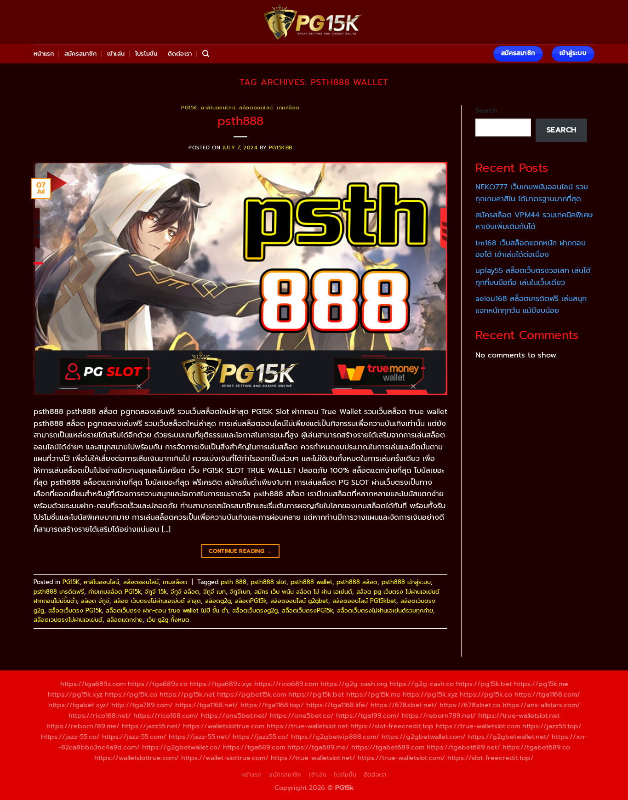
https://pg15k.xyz (75, 694)
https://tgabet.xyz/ (78, 705)
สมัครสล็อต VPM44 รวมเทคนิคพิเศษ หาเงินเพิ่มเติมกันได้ (534, 221)
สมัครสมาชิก (80, 53)
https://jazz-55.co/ (70, 737)
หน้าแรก (44, 53)
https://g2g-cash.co (422, 684)
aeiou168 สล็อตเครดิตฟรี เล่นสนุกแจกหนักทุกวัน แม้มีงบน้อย (531, 304)
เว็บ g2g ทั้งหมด (168, 619)
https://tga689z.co (158, 684)
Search (486, 110)
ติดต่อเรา (180, 53)
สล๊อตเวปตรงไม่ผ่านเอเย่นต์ (68, 619)
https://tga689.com (254, 747)
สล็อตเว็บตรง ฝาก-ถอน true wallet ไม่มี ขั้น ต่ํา (167, 610)
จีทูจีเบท (240, 591)
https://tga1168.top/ (272, 705)
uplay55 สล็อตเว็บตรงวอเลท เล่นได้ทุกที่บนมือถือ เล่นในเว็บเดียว (533, 276)
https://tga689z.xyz (221, 684)
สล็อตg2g (218, 600)
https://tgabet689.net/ (463, 747)
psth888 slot (268, 582)
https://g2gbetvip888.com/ (335, 737)
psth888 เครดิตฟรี (59, 591)
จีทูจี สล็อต (185, 591)
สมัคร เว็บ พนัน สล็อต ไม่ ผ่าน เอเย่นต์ (303, 591)
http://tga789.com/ (142, 705)
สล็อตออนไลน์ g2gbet (299, 600)
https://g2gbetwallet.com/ (424, 737)
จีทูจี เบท (214, 591)
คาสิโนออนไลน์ (218, 108)
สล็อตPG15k (250, 600)
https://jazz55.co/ (261, 737)
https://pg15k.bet (484, 684)
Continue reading (240, 551)
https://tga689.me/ (318, 747)
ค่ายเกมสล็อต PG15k (114, 591)
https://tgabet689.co (536, 747)
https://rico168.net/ (100, 715)
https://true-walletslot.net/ (313, 758)
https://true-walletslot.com (478, 726)
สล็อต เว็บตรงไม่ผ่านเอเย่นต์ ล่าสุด (157, 600)
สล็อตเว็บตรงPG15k (307, 610)
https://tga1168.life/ (337, 705)
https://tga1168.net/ (206, 705)
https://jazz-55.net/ (199, 737)
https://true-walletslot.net (518, 715)
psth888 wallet (311, 582)
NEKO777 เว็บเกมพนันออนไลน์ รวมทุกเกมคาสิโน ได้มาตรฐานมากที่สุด (531, 193)
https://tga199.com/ (368, 715)
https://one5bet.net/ (234, 715)
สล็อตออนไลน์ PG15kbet (364, 600)
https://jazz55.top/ (552, 726)
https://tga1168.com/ (547, 694)
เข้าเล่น (116, 53)
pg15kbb (280, 148)
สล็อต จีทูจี (95, 600)
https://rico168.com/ (166, 715)
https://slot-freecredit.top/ (490, 758)
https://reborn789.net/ (439, 715)
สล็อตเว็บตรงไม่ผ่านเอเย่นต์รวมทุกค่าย (385, 610)
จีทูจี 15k (155, 591)
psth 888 (233, 582)
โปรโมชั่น (146, 53)
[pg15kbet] (314, 22)
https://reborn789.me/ (83, 726)
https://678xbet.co (470, 705)
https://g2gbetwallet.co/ (181, 747)
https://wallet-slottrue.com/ (224, 758)
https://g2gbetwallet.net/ (508, 737)
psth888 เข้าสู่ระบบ (406, 582)
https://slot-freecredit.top (392, 726)
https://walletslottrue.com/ (136, 758)
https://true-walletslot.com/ (401, 758)
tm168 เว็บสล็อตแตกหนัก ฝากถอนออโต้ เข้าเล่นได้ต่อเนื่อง (530, 249)
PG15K (189, 108)
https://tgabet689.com (387, 747)
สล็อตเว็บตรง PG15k (75, 610)
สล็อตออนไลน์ (256, 108)
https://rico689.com (286, 684)
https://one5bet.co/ (302, 715)
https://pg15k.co (131, 694)
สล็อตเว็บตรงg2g (255, 610)
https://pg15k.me (541, 684)
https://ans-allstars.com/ (541, 705)
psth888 (240, 121)
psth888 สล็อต (357, 582)
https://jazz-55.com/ (134, 737)
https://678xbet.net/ (404, 705)
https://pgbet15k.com (251, 694)
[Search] (205, 53)
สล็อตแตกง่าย (125, 619)
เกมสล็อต (288, 108)
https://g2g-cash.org (354, 684)
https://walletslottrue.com (223, 726)
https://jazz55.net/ (151, 726)
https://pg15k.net (187, 694)
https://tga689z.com (93, 684)
